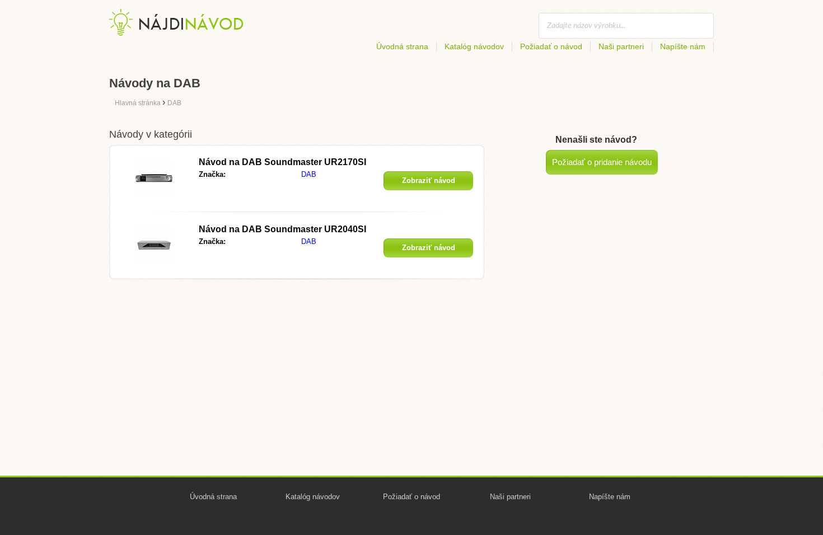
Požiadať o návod (551, 46)
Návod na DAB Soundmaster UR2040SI (282, 229)
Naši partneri (621, 46)
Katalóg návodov (474, 46)
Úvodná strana (402, 46)
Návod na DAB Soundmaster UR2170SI (282, 162)
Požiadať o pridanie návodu (602, 162)
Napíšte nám (682, 46)
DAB (308, 174)
